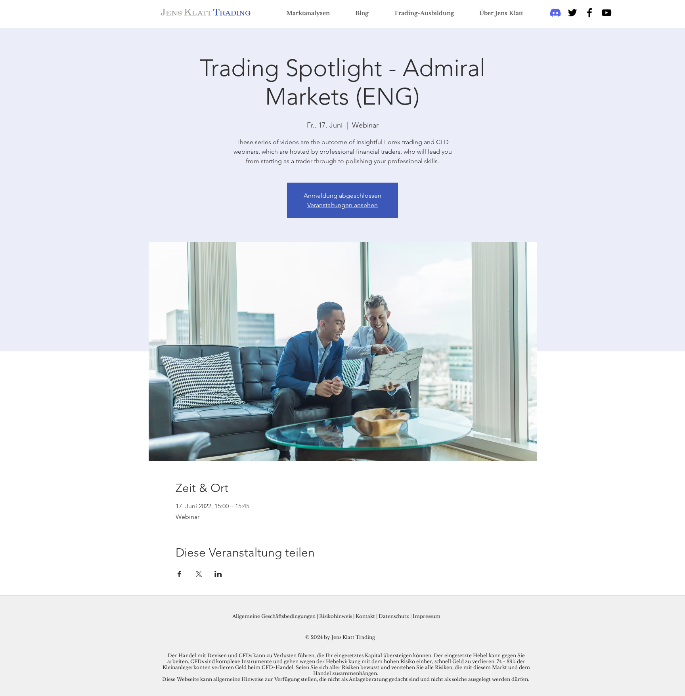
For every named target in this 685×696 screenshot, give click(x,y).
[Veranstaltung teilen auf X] (199, 574)
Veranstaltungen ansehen (342, 205)
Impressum (426, 616)
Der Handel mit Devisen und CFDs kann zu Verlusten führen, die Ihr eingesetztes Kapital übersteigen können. (301, 655)
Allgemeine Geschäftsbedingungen (274, 616)
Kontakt (366, 616)
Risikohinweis (335, 616)
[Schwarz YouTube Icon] (606, 13)
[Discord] (555, 13)
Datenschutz (394, 616)
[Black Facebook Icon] (589, 13)
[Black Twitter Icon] (572, 13)
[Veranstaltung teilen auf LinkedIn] (218, 574)
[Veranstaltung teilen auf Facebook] (179, 574)
